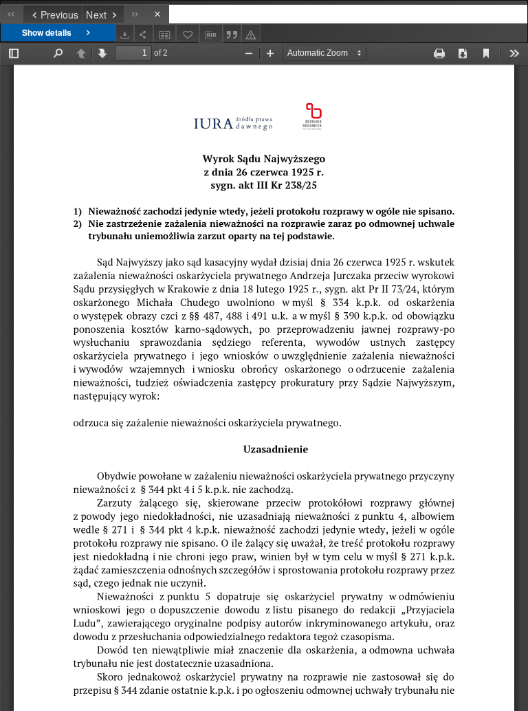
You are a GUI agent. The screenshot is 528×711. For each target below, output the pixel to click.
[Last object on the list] (135, 14)
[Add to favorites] (187, 33)
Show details (47, 32)
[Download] (125, 33)
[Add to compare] (165, 33)
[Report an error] (251, 33)
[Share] (143, 33)
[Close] (157, 14)
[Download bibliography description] (211, 33)
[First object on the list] (11, 14)
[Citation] (232, 33)
